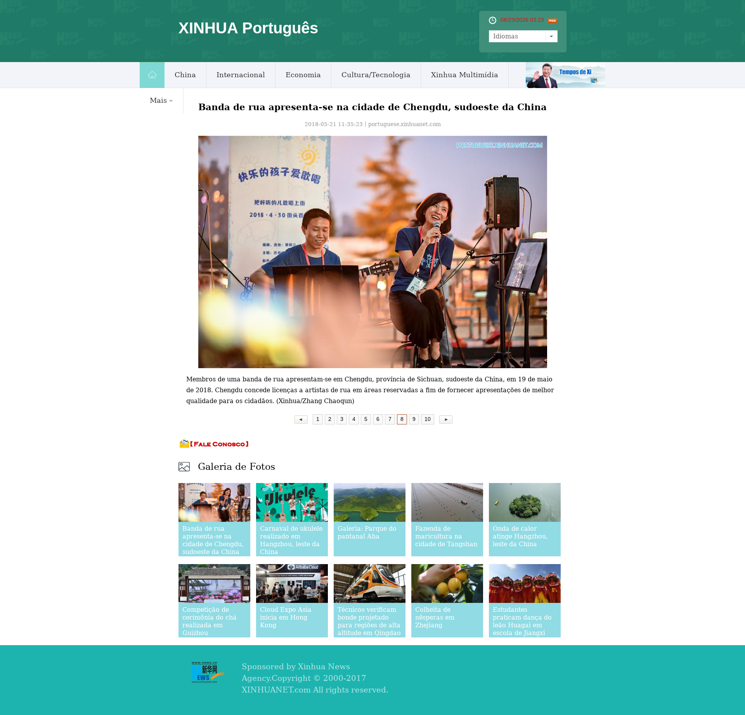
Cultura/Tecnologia (376, 75)
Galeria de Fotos (236, 466)
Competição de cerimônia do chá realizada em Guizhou (209, 621)
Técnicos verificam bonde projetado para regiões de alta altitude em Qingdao (369, 621)
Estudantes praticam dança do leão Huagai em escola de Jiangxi (522, 621)
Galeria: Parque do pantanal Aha (367, 532)
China (185, 75)
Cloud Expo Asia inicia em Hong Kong (286, 617)
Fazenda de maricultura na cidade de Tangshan (446, 536)
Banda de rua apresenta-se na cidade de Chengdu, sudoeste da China (213, 540)
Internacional (241, 75)
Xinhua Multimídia (464, 75)
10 (427, 419)
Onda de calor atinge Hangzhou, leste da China (520, 536)
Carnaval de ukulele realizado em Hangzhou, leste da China (291, 540)
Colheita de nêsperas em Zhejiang (434, 617)
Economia (303, 75)
